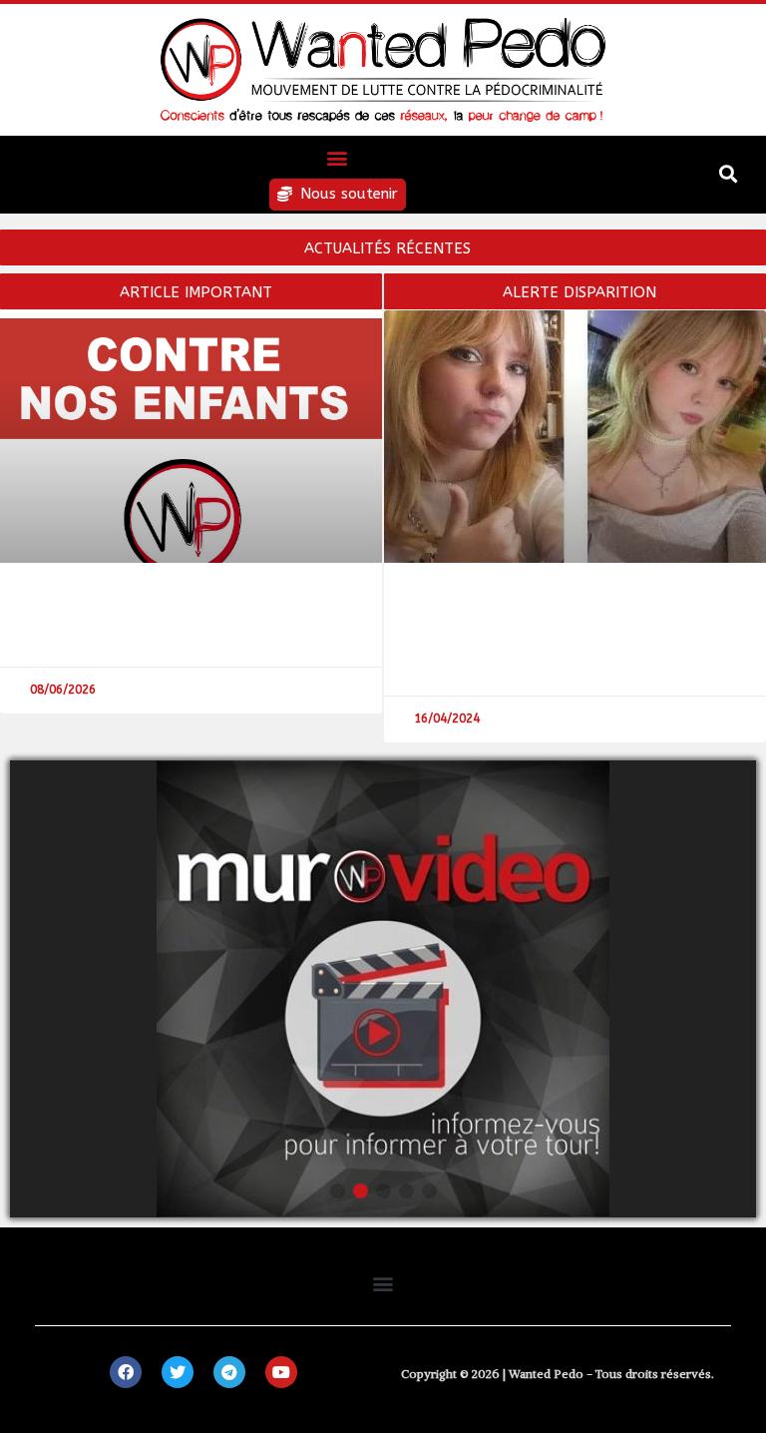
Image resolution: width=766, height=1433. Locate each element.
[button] (337, 157)
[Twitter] (177, 1372)
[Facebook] (126, 1372)
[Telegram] (229, 1372)
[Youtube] (281, 1372)
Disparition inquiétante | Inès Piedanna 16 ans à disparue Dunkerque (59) (559, 627)
